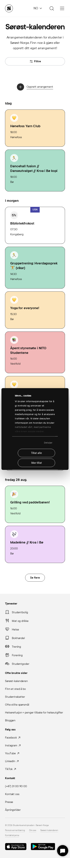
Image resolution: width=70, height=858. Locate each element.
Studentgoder (20, 664)
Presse (9, 802)
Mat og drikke (20, 621)
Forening (17, 655)
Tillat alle (36, 453)
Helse (15, 629)
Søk (51, 8)
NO (36, 8)
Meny (62, 8)
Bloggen (10, 720)
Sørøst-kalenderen (16, 681)
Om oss (32, 830)
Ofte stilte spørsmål (17, 704)
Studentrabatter (15, 696)
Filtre (37, 61)
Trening (16, 646)
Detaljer (48, 442)
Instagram (11, 745)
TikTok (9, 769)
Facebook (11, 737)
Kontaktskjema (12, 835)
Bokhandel (18, 638)
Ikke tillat (36, 462)
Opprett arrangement (40, 86)
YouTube (10, 753)
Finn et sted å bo (15, 689)
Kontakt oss (12, 794)
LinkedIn (10, 761)
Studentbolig (20, 612)
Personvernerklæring (15, 830)
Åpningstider (13, 809)
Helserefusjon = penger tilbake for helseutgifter (34, 712)
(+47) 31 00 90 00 (16, 786)
